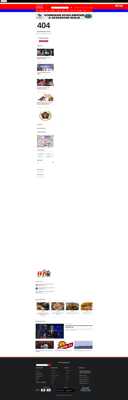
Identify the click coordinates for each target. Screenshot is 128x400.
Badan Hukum (38, 377)
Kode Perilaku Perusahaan (39, 376)
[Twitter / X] (41, 382)
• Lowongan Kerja (67, 370)
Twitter (79, 7)
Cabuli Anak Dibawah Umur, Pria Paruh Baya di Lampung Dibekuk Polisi (44, 103)
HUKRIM (39, 69)
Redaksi (37, 370)
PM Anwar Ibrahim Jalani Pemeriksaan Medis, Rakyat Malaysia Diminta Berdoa (44, 351)
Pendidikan (41, 10)
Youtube (87, 7)
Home (37, 10)
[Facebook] (37, 382)
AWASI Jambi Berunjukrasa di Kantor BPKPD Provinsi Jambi (44, 58)
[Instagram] (39, 382)
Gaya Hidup (79, 10)
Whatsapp (90, 7)
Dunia (68, 10)
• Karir (66, 375)
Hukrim (63, 10)
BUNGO (40, 156)
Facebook (76, 7)
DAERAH (48, 156)
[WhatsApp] (45, 382)
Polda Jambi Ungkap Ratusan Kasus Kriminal (44, 73)
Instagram (83, 7)
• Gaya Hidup (67, 377)
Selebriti (58, 10)
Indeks (85, 10)
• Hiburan (52, 381)
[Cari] (49, 365)
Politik (72, 10)
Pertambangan (52, 10)
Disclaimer (37, 378)
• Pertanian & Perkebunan (55, 375)
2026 (45, 162)
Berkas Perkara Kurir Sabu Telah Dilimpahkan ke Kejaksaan (43, 88)
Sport (75, 10)
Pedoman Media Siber (39, 373)
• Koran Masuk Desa (54, 377)
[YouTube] (43, 382)
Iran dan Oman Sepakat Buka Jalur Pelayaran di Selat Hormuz (82, 350)
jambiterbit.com (64, 395)
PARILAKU (40, 99)
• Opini (66, 381)
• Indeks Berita (53, 370)
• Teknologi (52, 379)
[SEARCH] (66, 8)
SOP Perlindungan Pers (39, 374)
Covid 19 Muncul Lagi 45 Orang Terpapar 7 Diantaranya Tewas (63, 350)
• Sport (66, 379)
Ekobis (46, 10)
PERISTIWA (40, 54)
